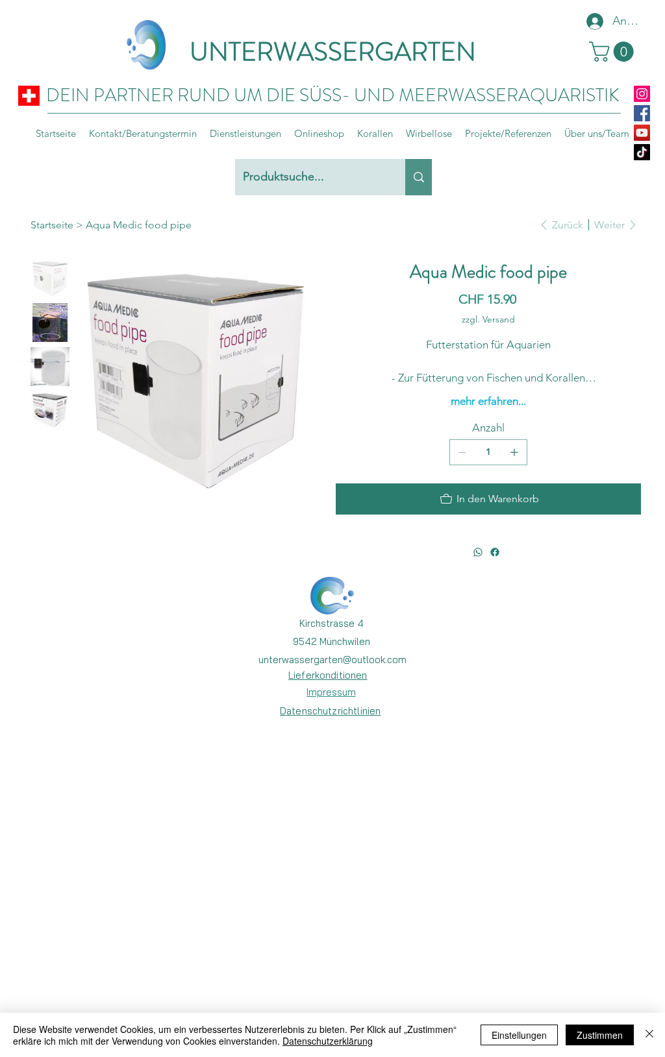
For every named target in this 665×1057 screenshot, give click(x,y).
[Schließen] (649, 1035)
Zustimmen (600, 1034)
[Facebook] (642, 113)
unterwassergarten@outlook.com (332, 659)
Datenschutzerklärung (327, 1040)
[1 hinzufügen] (514, 452)
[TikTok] (642, 152)
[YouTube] (642, 133)
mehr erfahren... (488, 401)
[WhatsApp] (478, 552)
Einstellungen (519, 1034)
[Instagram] (642, 94)
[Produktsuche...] (418, 177)
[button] (613, 52)
